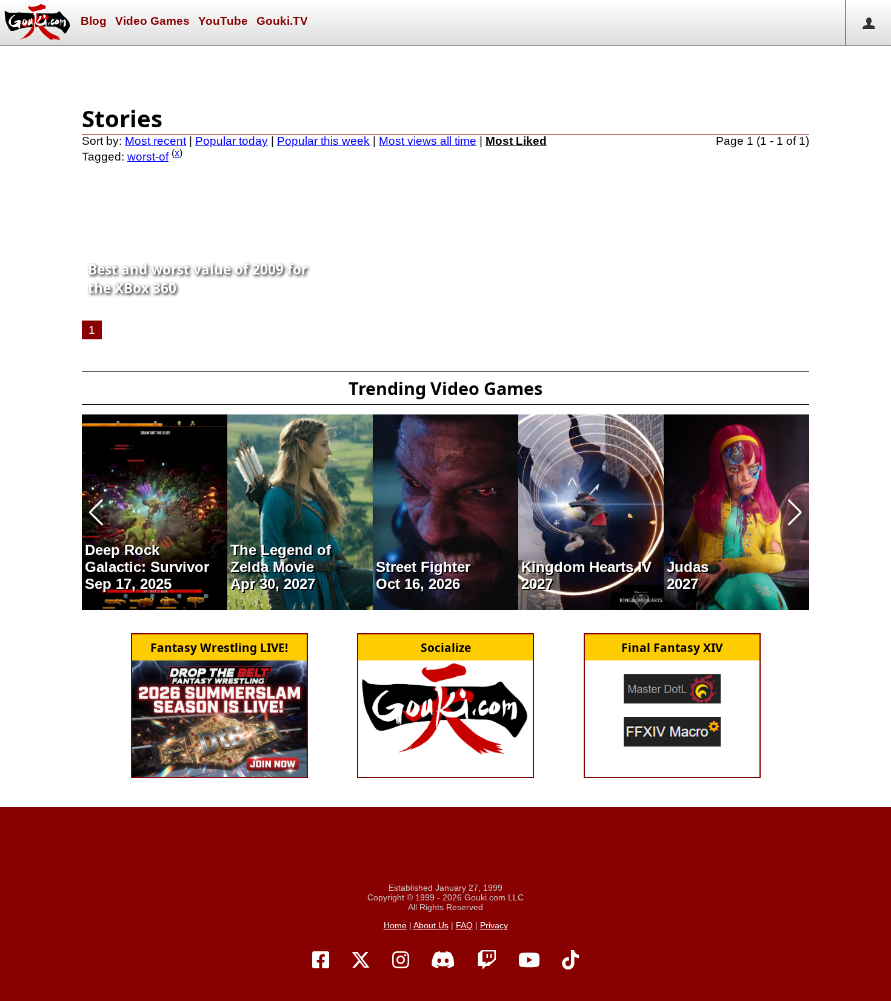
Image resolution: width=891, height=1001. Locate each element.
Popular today (231, 141)
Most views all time (427, 141)
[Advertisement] (445, 72)
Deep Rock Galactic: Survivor (147, 558)
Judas (688, 567)
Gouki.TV (282, 21)
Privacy (494, 925)
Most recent (155, 141)
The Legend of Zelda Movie (280, 558)
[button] (96, 512)
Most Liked (516, 141)
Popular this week (323, 141)
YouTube (223, 21)
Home (395, 925)
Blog (94, 21)
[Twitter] (360, 960)
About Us (431, 925)
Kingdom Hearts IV (586, 567)
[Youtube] (529, 960)
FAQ (464, 925)
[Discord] (443, 960)
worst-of (148, 156)
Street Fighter (423, 567)
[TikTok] (570, 960)
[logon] (868, 22)
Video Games (152, 21)
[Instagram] (400, 960)
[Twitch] (486, 960)
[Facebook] (320, 960)
